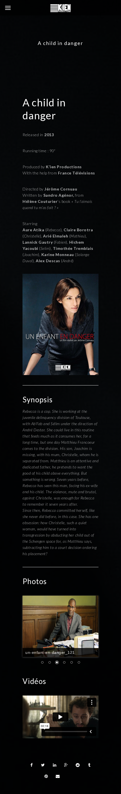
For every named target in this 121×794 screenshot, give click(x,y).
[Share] (31, 746)
